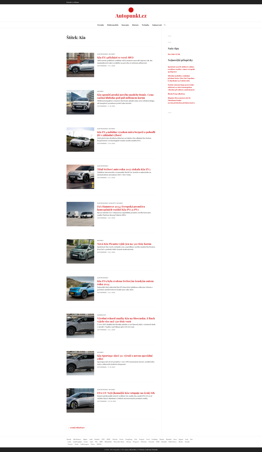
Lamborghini (77, 442)
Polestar (144, 442)
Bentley (97, 439)
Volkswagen (84, 444)
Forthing (155, 439)
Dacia (121, 439)
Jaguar (181, 439)
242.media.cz (133, 450)
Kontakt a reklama (73, 2)
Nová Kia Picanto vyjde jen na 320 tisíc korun (124, 243)
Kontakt (155, 450)
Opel (91, 442)
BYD (103, 439)
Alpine (85, 439)
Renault (164, 442)
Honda (162, 439)
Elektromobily (112, 25)
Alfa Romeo (77, 439)
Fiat (135, 439)
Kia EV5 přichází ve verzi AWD (115, 57)
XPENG (99, 444)
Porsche (151, 442)
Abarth (69, 439)
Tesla (76, 444)
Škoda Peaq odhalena (176, 94)
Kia (191, 439)
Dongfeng (128, 439)
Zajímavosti (157, 25)
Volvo (93, 444)
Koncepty (125, 25)
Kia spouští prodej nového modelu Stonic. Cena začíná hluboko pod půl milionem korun (125, 96)
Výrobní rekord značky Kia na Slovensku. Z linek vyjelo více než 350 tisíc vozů (126, 320)
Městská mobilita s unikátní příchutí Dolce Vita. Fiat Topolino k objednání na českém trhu (181, 78)
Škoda (181, 442)
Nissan (128, 442)
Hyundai (168, 439)
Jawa (175, 439)
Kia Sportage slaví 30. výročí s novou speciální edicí (124, 357)
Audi (90, 439)
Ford (148, 439)
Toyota (70, 444)
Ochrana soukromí (145, 450)
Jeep (186, 439)
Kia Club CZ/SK (174, 54)
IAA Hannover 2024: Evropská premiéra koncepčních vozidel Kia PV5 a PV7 (121, 208)
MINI (101, 442)
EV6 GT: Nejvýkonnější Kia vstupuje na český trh (126, 393)
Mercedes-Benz (119, 442)
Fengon (141, 439)
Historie (135, 25)
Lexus (86, 442)
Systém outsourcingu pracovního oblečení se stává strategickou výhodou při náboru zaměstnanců (181, 87)
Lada (69, 442)
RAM (157, 442)
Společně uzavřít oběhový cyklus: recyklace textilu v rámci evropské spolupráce (181, 69)
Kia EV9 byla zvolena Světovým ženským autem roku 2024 (125, 282)
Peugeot (136, 442)
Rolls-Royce (173, 442)
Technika (145, 25)
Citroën (114, 439)
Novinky (100, 25)
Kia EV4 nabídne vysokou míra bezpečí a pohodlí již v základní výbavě (126, 133)
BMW (108, 439)
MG (96, 442)
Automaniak (102, 66)
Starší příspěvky (77, 428)
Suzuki (187, 442)
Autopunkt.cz (131, 15)
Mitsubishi (108, 442)
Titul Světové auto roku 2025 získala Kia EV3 (123, 169)
